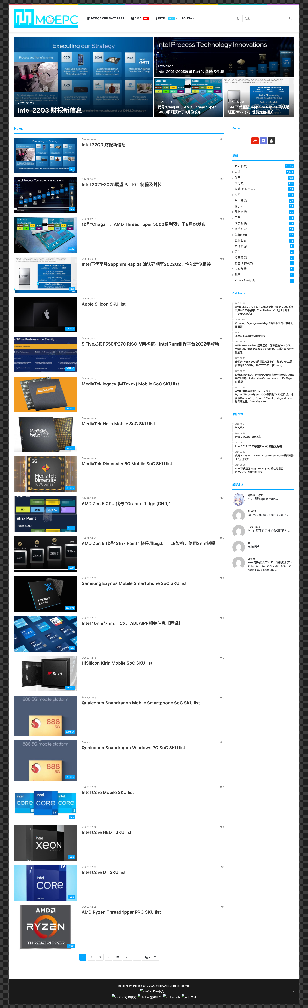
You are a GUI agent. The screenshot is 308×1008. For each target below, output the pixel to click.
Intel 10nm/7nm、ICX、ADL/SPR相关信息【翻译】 (132, 623)
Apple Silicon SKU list (104, 304)
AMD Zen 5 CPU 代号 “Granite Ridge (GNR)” (126, 503)
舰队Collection (245, 189)
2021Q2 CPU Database (107, 18)
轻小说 (239, 206)
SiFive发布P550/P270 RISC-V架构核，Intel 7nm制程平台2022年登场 (150, 344)
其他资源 (241, 246)
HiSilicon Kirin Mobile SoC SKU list (117, 663)
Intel (165, 18)
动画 (238, 177)
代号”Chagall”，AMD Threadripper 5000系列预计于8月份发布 (144, 224)
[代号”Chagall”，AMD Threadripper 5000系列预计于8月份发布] (188, 97)
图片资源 (241, 229)
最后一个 (150, 957)
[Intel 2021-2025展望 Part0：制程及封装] (224, 57)
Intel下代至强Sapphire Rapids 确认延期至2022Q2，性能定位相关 (146, 264)
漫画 (238, 195)
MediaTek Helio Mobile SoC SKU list (118, 423)
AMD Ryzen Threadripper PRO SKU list (121, 912)
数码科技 (241, 166)
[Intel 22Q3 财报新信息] (83, 77)
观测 (238, 274)
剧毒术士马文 (255, 495)
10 (117, 957)
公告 (238, 252)
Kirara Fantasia (245, 280)
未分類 (239, 183)
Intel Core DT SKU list (104, 872)
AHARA (252, 510)
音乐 (238, 217)
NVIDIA (187, 18)
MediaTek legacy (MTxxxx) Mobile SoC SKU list (130, 384)
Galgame (241, 235)
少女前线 (241, 269)
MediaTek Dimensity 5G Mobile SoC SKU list (127, 463)
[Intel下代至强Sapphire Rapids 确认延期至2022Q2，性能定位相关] (259, 97)
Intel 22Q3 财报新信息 (50, 110)
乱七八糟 (241, 212)
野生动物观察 (244, 263)
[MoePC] (46, 18)
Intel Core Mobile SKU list (108, 792)
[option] (154, 77)
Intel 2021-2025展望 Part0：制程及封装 (191, 72)
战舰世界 (241, 240)
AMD (141, 18)
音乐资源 (241, 200)
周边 (238, 172)
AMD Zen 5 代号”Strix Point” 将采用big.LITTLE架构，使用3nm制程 (148, 543)
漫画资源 (241, 257)
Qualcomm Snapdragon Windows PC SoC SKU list (133, 747)
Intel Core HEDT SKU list (107, 832)
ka (249, 542)
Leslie (251, 558)
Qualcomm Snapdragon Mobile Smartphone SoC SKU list (141, 702)
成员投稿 (241, 223)
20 (127, 957)
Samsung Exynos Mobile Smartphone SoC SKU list (134, 583)
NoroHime (254, 526)
